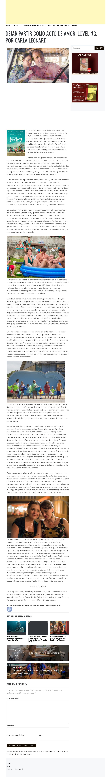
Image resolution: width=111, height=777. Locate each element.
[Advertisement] (55, 12)
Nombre (11, 726)
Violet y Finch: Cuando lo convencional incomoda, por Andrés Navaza (37, 639)
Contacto (9, 763)
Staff (8, 766)
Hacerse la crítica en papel (15, 769)
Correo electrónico (16, 735)
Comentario (13, 698)
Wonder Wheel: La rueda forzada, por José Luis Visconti (58, 638)
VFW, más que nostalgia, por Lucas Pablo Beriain (15, 638)
